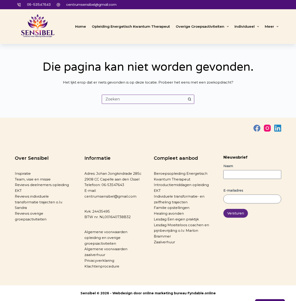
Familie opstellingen (171, 207)
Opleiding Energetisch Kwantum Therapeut (131, 26)
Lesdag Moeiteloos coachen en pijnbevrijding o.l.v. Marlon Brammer (181, 231)
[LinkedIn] (277, 128)
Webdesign (122, 293)
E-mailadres (233, 190)
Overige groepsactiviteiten (200, 26)
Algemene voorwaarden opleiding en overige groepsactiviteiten (105, 238)
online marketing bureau (165, 293)
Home (80, 26)
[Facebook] (256, 128)
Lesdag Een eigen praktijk (176, 219)
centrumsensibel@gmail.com (91, 4)
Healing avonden (169, 213)
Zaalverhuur (164, 242)
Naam (228, 166)
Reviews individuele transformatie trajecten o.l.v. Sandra (39, 202)
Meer (269, 26)
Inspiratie (23, 173)
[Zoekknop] (189, 99)
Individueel (244, 26)
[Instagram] (267, 128)
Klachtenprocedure (101, 266)
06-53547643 (39, 4)
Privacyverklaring (99, 260)
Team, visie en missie (33, 179)
